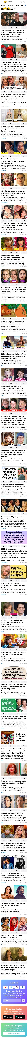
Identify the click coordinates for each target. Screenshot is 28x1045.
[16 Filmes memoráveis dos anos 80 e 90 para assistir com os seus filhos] (14, 641)
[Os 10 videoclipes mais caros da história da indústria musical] (14, 862)
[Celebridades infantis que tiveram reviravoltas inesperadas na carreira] (14, 892)
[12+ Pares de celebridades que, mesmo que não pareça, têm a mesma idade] (14, 609)
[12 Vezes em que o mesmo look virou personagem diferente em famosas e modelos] (14, 116)
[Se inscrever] (23, 1000)
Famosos (3, 41)
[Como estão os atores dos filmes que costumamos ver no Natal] (14, 832)
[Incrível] (8, 2)
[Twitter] (11, 987)
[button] (4, 27)
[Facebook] (22, 987)
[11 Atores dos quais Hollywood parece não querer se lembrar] (14, 802)
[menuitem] (3, 5)
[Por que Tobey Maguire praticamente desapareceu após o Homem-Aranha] (14, 148)
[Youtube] (5, 987)
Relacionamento (5, 106)
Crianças (3, 73)
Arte (2, 333)
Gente (2, 395)
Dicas (2, 728)
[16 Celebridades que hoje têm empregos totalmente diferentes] (14, 375)
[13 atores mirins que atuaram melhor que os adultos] (14, 924)
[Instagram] (16, 987)
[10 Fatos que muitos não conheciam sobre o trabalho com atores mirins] (14, 572)
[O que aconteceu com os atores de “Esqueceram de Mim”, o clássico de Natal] (14, 770)
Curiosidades (4, 202)
